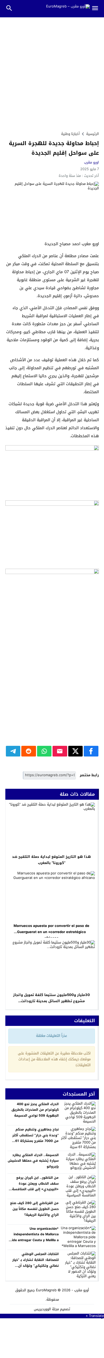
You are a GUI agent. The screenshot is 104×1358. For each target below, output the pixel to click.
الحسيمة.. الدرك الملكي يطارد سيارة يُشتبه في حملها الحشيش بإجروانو (33, 1160)
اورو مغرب (91, 162)
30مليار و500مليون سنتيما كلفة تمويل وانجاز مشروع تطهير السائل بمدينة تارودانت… (51, 997)
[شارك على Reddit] (29, 751)
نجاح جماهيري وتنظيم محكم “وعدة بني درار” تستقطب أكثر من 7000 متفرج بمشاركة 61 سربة (35, 1138)
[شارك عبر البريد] (60, 751)
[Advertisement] (52, 72)
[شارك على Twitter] (76, 751)
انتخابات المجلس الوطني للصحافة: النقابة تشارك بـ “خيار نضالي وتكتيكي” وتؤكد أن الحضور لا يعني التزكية (35, 1262)
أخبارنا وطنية (70, 133)
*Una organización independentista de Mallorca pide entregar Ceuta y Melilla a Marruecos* (34, 1237)
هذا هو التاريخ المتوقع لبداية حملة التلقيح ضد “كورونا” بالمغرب (51, 859)
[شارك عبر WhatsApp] (44, 751)
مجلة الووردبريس (46, 1309)
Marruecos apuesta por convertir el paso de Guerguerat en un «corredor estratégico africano (51, 931)
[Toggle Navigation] (97, 8)
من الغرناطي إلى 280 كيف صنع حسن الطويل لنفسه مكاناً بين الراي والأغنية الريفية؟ (34, 1208)
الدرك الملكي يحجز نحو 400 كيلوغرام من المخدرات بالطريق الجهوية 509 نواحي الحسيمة (35, 1109)
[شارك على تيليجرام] (13, 751)
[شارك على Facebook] (91, 751)
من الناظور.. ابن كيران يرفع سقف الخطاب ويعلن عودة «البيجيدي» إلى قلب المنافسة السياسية (35, 1186)
